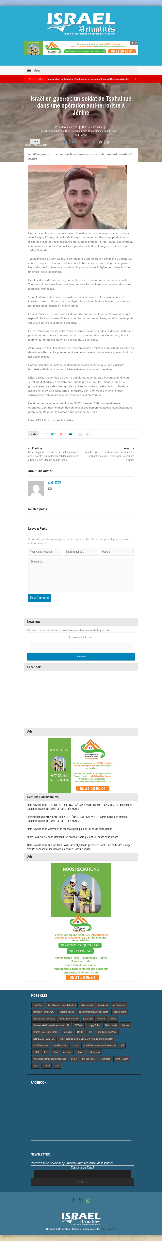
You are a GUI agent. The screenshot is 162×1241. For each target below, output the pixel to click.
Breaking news (79, 131)
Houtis (80, 1032)
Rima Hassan (121, 1059)
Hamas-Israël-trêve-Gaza (45, 1032)
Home (28, 145)
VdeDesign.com (108, 1229)
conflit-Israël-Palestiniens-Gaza (93, 1012)
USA (57, 1065)
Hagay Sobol (94, 1025)
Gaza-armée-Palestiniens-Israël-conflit (51, 1025)
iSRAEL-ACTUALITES (44, 1038)
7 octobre (37, 1005)
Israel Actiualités (40, 1045)
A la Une (65, 131)
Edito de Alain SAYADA (44, 1018)
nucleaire (67, 1052)
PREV (74, 1059)
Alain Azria (103, 1005)
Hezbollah (67, 1032)
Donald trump (119, 1012)
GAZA (113, 1018)
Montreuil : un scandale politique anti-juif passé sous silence (80, 829)
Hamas (99, 131)
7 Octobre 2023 (51, 131)
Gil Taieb (78, 1025)
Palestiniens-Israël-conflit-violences (49, 1059)
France (101, 1018)
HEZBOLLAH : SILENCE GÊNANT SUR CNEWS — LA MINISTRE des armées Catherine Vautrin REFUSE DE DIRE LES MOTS (77, 819)
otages (80, 1052)
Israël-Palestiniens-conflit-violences (99, 1045)
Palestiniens (94, 1052)
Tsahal (114, 131)
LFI (45, 1052)
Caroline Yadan (66, 1012)
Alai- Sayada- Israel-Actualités (62, 1005)
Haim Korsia (111, 1025)
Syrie (35, 1065)
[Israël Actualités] (81, 23)
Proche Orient (88, 1059)
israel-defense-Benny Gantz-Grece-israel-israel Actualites (86, 1038)
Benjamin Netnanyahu (43, 1012)
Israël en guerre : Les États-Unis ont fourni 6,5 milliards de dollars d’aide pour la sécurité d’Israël (109, 454)
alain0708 (72, 127)
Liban (55, 1052)
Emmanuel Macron (69, 1018)
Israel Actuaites (61, 1045)
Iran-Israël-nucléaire (107, 1032)
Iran (90, 1032)
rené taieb (105, 1059)
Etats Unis (88, 1018)
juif (122, 1045)
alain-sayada (87, 1005)
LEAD (36, 1052)
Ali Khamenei (119, 1005)
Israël (107, 131)
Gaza (91, 131)
